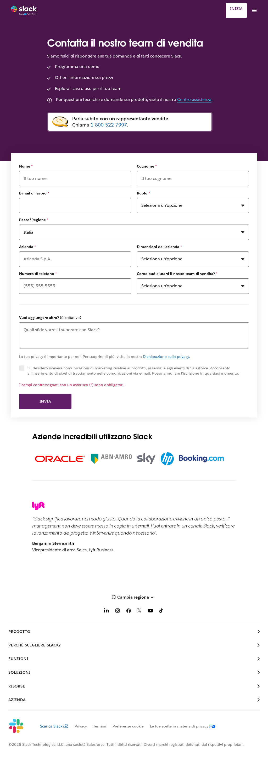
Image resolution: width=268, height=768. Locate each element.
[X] (139, 611)
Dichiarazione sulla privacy (166, 356)
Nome (26, 166)
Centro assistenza (194, 99)
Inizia (236, 8)
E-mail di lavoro (34, 193)
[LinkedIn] (106, 611)
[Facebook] (128, 611)
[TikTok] (161, 611)
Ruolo (143, 193)
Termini (99, 726)
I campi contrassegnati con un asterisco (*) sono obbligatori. (72, 384)
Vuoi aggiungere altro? (50, 317)
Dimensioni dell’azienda (159, 246)
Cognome (147, 166)
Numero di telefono (38, 273)
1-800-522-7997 (109, 125)
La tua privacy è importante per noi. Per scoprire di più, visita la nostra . (104, 356)
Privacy (81, 726)
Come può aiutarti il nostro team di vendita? (177, 273)
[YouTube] (150, 611)
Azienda (27, 246)
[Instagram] (117, 611)
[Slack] (24, 10)
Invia (45, 401)
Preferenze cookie (128, 726)
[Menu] (254, 10)
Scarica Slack (51, 726)
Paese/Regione (33, 219)
